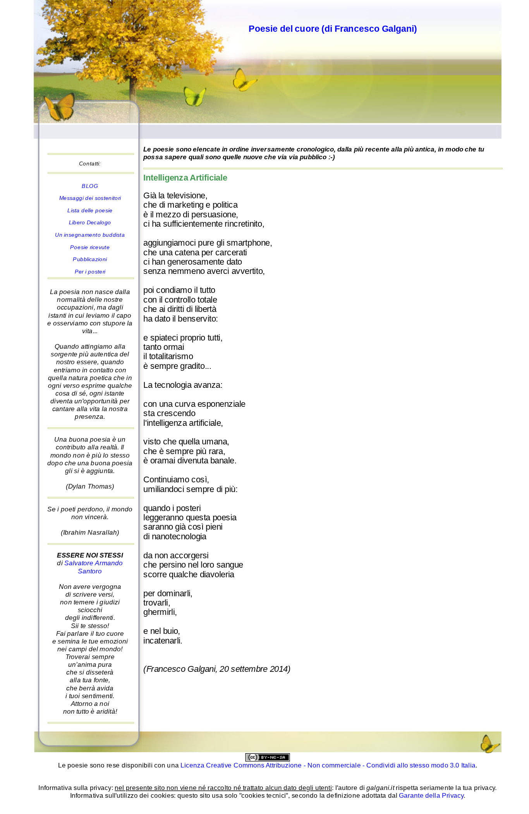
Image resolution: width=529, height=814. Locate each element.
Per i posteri (90, 271)
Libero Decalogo (90, 223)
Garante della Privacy (431, 795)
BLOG (90, 186)
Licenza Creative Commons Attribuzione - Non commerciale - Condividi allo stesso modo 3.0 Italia (328, 765)
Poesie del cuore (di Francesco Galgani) (333, 28)
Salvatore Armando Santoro (93, 567)
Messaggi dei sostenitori (90, 198)
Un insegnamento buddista (90, 235)
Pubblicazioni (90, 259)
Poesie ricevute (90, 247)
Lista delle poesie (89, 210)
